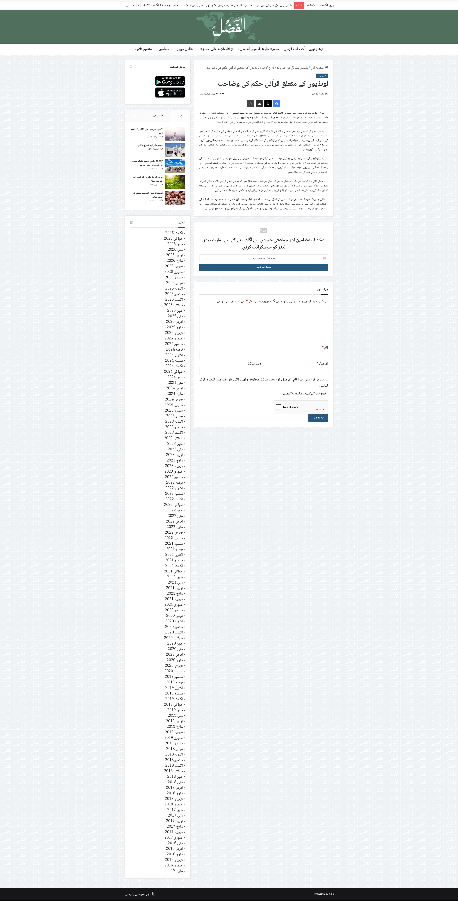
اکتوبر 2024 (174, 355)
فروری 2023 (174, 466)
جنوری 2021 (173, 605)
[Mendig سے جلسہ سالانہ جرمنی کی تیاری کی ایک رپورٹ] (175, 166)
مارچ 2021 (175, 594)
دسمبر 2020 (174, 610)
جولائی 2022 (173, 505)
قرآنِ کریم (268, 68)
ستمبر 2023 (174, 427)
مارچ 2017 (175, 827)
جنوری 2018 (173, 805)
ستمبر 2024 (174, 361)
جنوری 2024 (173, 405)
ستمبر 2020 (174, 627)
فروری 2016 (174, 860)
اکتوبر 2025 (174, 289)
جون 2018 (175, 777)
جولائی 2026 (173, 239)
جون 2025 (175, 311)
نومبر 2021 (174, 549)
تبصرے (134, 115)
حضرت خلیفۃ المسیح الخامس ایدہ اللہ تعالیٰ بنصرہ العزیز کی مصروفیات (245, 5)
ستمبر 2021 (174, 560)
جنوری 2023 (173, 472)
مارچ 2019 (175, 727)
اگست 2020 (174, 633)
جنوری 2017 (173, 838)
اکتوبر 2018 (174, 755)
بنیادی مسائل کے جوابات (292, 68)
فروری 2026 (174, 266)
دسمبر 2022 (174, 477)
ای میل (322, 364)
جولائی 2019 (173, 705)
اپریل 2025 (174, 322)
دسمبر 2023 (174, 411)
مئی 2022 (175, 516)
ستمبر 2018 (174, 760)
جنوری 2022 (173, 538)
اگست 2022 (174, 499)
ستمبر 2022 (174, 494)
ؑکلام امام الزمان (294, 49)
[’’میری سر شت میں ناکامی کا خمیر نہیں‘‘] (175, 134)
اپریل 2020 (174, 655)
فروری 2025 (174, 333)
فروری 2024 (174, 400)
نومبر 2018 (174, 749)
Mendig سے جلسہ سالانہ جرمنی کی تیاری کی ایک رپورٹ (147, 163)
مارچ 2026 (175, 261)
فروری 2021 (174, 599)
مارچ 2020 (175, 660)
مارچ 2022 (175, 527)
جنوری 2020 (173, 671)
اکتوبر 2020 (174, 621)
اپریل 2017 (174, 821)
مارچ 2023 (175, 461)
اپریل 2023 (174, 455)
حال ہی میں (158, 115)
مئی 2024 (175, 383)
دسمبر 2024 (174, 344)
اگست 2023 (174, 433)
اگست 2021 (174, 566)
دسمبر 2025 (174, 278)
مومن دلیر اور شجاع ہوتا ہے (150, 145)
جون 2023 (175, 444)
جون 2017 (175, 810)
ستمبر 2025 (174, 294)
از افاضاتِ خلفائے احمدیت (216, 49)
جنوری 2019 (173, 738)
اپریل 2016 (174, 849)
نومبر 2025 (174, 283)
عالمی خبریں (184, 49)
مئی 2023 (175, 449)
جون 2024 (175, 377)
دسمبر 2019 (174, 677)
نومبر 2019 (174, 682)
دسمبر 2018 (174, 743)
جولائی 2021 (173, 572)
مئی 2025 (175, 316)
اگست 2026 (174, 233)
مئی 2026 (175, 250)
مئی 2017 (175, 816)
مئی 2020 (175, 649)
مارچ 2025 (175, 327)
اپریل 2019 (174, 721)
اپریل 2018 (174, 788)
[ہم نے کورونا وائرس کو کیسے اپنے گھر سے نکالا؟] (175, 182)
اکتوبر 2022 (174, 488)
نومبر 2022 (174, 483)
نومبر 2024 (174, 350)
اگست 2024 (174, 366)
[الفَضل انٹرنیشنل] (229, 26)
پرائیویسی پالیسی (137, 894)
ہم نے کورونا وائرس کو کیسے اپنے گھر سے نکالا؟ (147, 179)
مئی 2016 (175, 843)
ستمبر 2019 (174, 694)
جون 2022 (175, 511)
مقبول (180, 115)
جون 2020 (175, 644)
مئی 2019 (175, 716)
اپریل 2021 (174, 588)
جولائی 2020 (173, 638)
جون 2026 (175, 244)
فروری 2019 (174, 732)
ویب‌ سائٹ (254, 364)
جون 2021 (175, 577)
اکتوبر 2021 (174, 555)
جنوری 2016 (173, 866)
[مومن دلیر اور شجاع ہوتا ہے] (175, 150)
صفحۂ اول (317, 68)
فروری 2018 (174, 799)
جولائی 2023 (173, 438)
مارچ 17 (177, 871)
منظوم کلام (144, 49)
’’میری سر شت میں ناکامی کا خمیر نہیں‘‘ (147, 131)
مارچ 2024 (175, 394)
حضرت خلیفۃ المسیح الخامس (259, 49)
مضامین (164, 49)
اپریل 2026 (174, 255)
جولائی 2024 (173, 372)
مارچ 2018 (175, 793)
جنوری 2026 (173, 272)
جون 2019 (175, 710)
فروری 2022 (174, 533)
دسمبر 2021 (174, 544)
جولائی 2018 (173, 771)
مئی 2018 (175, 782)
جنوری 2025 (173, 339)
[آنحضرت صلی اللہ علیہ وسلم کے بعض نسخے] (175, 198)
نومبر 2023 (174, 416)
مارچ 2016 (175, 854)
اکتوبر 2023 (174, 422)
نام (325, 348)
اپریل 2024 (174, 388)
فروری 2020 (174, 666)
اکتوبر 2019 (174, 688)
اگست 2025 (174, 300)
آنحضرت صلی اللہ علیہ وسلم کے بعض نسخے (148, 195)
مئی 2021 (175, 583)
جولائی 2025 (173, 305)
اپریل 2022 (174, 522)
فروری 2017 (174, 832)
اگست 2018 (174, 766)
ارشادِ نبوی (316, 49)
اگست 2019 (174, 699)
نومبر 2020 (174, 616)
